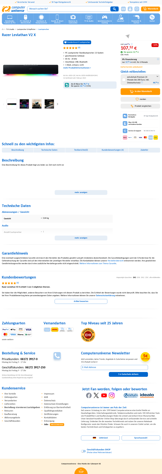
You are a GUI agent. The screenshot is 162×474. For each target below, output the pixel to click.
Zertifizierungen (51, 414)
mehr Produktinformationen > (77, 68)
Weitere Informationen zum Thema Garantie (97, 264)
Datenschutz (49, 400)
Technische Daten (49, 150)
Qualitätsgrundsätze (53, 411)
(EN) (138, 277)
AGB (46, 397)
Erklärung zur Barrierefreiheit (57, 407)
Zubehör (144, 150)
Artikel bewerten (81, 301)
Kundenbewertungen (113, 150)
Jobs (53, 424)
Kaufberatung (10, 414)
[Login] (130, 9)
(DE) (134, 277)
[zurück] (3, 103)
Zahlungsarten (10, 397)
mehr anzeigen (81, 192)
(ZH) (146, 277)
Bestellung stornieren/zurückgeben (22, 407)
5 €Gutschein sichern (128, 374)
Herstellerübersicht (116, 261)
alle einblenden (154, 277)
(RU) (142, 277)
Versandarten (10, 400)
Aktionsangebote (12, 418)
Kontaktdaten (50, 418)
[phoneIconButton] (57, 355)
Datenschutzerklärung (105, 296)
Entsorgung (49, 421)
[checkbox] (124, 79)
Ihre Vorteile (10, 394)
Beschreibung (18, 150)
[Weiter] (57, 103)
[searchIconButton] (114, 9)
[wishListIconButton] (136, 9)
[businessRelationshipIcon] (123, 9)
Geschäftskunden (12, 421)
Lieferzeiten (9, 404)
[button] (122, 9)
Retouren (8, 411)
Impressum (49, 394)
